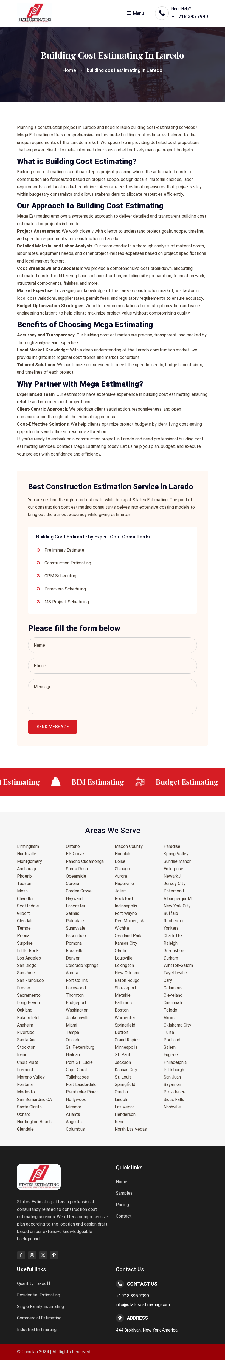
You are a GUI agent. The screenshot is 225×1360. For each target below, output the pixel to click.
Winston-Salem (178, 965)
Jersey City (174, 883)
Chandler (25, 898)
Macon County (129, 846)
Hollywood (76, 1099)
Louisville (124, 958)
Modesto (26, 1091)
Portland (172, 1039)
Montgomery (29, 861)
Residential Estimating (38, 1295)
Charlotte (173, 935)
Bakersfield (28, 1017)
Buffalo (171, 913)
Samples (124, 1193)
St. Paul (122, 1054)
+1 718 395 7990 (132, 1295)
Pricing (122, 1204)
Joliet (120, 891)
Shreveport (125, 987)
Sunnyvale (75, 928)
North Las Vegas (131, 1129)
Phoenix (24, 876)
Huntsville (26, 853)
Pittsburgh (174, 1069)
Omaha (121, 1091)
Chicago (122, 868)
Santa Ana (26, 1039)
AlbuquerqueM (178, 898)
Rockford (124, 898)
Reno (120, 1121)
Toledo (170, 1010)
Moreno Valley (31, 1077)
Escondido (76, 935)
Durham (171, 958)
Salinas (72, 913)
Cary (168, 980)
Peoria (23, 935)
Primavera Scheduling (65, 589)
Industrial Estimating (37, 1329)
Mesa (22, 891)
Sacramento (29, 995)
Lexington (124, 965)
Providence (174, 1091)
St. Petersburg (80, 1047)
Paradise (172, 846)
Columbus (75, 1129)
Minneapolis (126, 1047)
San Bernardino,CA (34, 1099)
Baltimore (124, 1002)
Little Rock (28, 950)
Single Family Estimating (40, 1306)
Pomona (74, 943)
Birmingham (28, 846)
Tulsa (169, 1032)
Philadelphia (175, 1062)
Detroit (122, 1032)
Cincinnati (173, 1002)
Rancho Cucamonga (85, 861)
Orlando (73, 1039)
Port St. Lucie (79, 1062)
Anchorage (27, 868)
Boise (120, 861)
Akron (169, 1017)
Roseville (74, 950)
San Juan (172, 1077)
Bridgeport (76, 1002)
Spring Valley (176, 853)
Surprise (25, 943)
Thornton (75, 995)
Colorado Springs (82, 965)
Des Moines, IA (129, 920)
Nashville (172, 1107)
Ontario (73, 846)
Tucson (24, 883)
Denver (73, 958)
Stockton (26, 1047)
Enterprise (173, 868)
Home (69, 70)
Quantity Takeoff (33, 1283)
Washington (77, 1010)
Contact (124, 1216)
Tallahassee (77, 1077)
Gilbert (23, 913)
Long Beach (28, 1002)
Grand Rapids (127, 1039)
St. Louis (123, 1077)
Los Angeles (29, 958)
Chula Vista (27, 1062)
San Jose (26, 972)
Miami (71, 1025)
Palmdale (75, 920)
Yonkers (171, 928)
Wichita (122, 928)
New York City (177, 906)
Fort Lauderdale (81, 1084)
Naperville (124, 883)
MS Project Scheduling (66, 601)
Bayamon (172, 1084)
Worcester (125, 1017)
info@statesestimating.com (143, 1304)
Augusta (74, 1121)
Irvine (22, 1054)
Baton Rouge (127, 980)
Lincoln (121, 1099)
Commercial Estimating (39, 1318)
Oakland (24, 1010)
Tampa (72, 1032)
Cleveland (173, 995)
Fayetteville (175, 972)
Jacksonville (78, 1017)
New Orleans (127, 972)
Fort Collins (77, 980)
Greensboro (175, 950)
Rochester (174, 920)
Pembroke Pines (82, 1091)
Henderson (125, 1114)
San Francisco (30, 980)
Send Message (52, 726)
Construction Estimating (67, 563)
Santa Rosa (77, 868)
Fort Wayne (126, 913)
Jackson (123, 1062)
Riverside (26, 1032)
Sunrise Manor (177, 861)
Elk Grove (75, 853)
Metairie (123, 995)
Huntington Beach (34, 1121)
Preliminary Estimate (64, 550)
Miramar (73, 1107)
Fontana (25, 1084)
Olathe (121, 950)
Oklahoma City (177, 1025)
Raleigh (171, 943)
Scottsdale (28, 906)
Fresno (23, 987)
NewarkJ (172, 876)
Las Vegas (125, 1107)
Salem (170, 1047)
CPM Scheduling (60, 575)
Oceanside (76, 876)
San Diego (26, 965)
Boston (122, 1010)
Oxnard (23, 1114)
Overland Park (128, 935)
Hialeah (73, 1054)
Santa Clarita (29, 1107)
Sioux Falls (174, 1099)
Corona (72, 883)
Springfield (125, 1025)
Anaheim (25, 1025)
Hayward (74, 898)
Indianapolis (126, 906)
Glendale (25, 920)
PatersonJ (174, 891)
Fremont (25, 1069)
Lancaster (75, 906)
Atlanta (73, 1114)
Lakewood (76, 987)
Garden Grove (79, 891)
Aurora (72, 972)
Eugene (171, 1054)
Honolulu (123, 853)
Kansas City (126, 943)
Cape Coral (76, 1069)
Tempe (24, 928)
